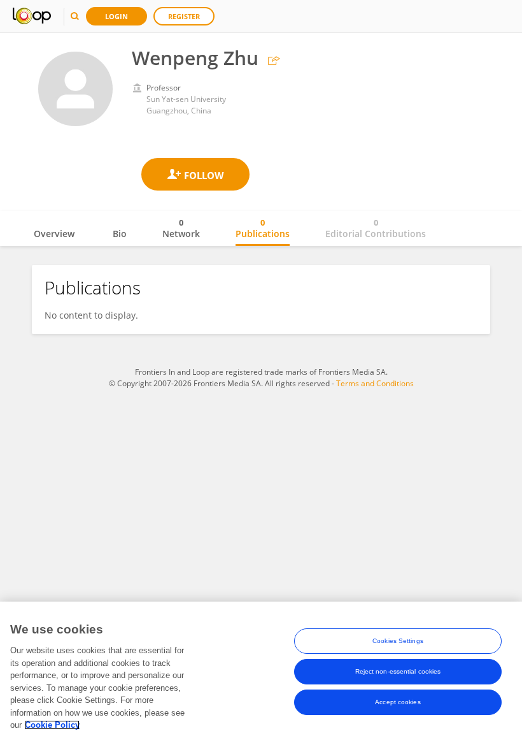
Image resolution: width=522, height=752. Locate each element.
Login (116, 16)
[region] (261, 677)
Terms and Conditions (375, 383)
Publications (263, 228)
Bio (120, 234)
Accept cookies (397, 701)
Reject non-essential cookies (398, 671)
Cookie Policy (52, 725)
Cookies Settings (397, 640)
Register (184, 16)
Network (181, 228)
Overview (54, 234)
